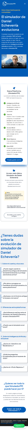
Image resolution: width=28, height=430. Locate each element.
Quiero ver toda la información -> (14, 409)
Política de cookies (12, 423)
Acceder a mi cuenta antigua (14, 215)
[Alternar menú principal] (25, 3)
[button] (19, 426)
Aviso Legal (15, 422)
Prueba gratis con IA (14, 160)
